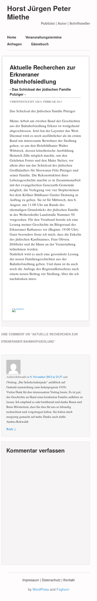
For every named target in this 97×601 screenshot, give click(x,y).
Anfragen (14, 44)
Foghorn (63, 589)
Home (11, 37)
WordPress (40, 589)
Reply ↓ (11, 429)
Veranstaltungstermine (43, 37)
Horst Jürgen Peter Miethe (39, 12)
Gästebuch (40, 44)
